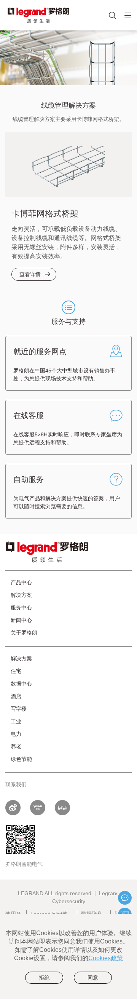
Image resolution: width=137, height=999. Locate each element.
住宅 (16, 671)
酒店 (16, 696)
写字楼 (19, 709)
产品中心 (21, 582)
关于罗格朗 (24, 633)
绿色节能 (21, 759)
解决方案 (21, 595)
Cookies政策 (105, 958)
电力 (16, 734)
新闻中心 (21, 620)
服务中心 (21, 607)
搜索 (123, 21)
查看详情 (30, 274)
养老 (16, 746)
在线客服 (125, 898)
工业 (16, 721)
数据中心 (21, 684)
